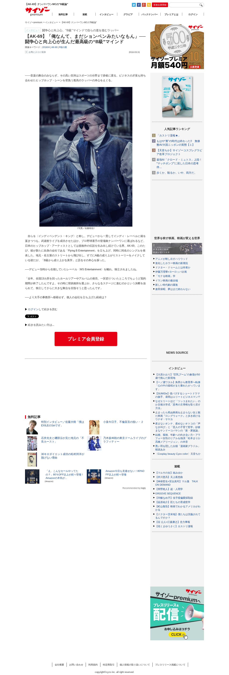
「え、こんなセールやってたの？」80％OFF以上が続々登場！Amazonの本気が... (65, 474)
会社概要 (59, 664)
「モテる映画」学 (165, 276)
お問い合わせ (76, 664)
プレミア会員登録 (86, 338)
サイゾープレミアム (37, 11)
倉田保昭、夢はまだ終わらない (172, 289)
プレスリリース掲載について (170, 664)
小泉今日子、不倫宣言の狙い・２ (123, 421)
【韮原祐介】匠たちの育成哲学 (172, 502)
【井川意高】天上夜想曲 (169, 477)
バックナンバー (150, 14)
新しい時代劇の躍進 (166, 284)
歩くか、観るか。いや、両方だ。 (177, 172)
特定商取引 (108, 664)
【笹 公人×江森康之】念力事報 (172, 522)
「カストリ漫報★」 (169, 135)
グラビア (128, 14)
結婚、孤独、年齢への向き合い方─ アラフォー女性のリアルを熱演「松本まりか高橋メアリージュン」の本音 (177, 438)
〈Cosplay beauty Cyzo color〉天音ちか (178, 453)
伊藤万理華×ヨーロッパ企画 (171, 271)
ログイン (33, 309)
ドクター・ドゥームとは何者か (172, 267)
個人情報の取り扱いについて (135, 664)
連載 (84, 14)
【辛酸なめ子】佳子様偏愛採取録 (174, 497)
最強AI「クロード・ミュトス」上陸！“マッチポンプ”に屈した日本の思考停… (179, 163)
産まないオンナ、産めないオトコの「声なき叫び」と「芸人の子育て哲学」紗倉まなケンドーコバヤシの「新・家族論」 (177, 427)
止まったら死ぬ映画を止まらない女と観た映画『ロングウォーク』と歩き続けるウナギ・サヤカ (177, 416)
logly (143, 488)
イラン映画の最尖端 (166, 280)
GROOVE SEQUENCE (168, 493)
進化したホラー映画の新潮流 (171, 263)
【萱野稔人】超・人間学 (169, 489)
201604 (46, 47)
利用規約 (93, 664)
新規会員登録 (160, 5)
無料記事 (63, 14)
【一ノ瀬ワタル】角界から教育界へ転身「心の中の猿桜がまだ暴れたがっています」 (177, 385)
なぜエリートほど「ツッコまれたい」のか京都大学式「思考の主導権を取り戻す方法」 (177, 404)
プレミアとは (171, 14)
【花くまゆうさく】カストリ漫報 (174, 526)
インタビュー (106, 14)
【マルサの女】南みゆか (169, 472)
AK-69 (54, 47)
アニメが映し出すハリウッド (171, 258)
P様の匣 (63, 47)
